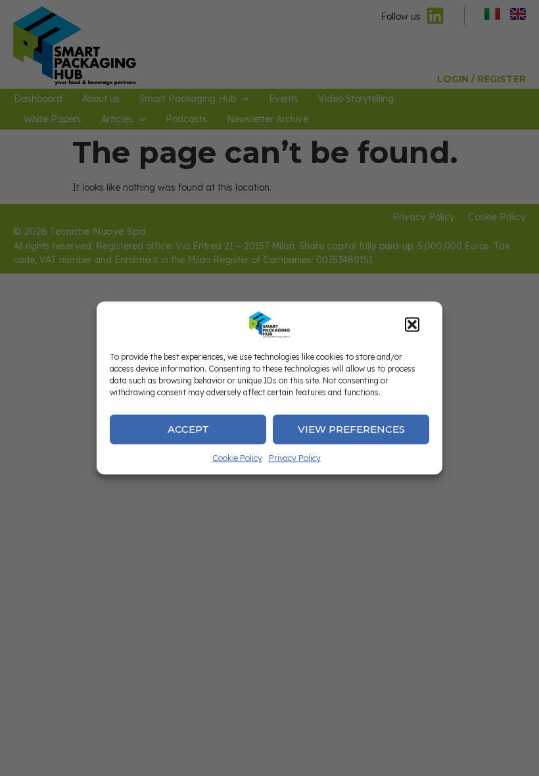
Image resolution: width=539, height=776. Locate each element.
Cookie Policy (237, 457)
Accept (188, 429)
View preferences (351, 429)
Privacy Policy (295, 457)
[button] (412, 324)
